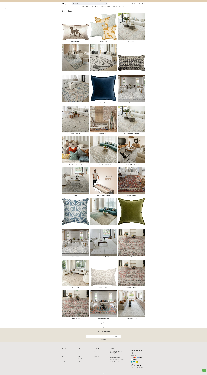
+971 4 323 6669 (113, 359)
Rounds (64, 351)
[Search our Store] (106, 4)
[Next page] (106, 323)
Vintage (63, 361)
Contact (80, 354)
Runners (64, 354)
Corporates (96, 356)
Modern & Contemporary (67, 358)
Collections (6, 8)
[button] (98, 6)
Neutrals (64, 356)
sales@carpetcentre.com (115, 361)
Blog (79, 361)
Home (2, 8)
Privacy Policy (81, 358)
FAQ (79, 356)
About (95, 351)
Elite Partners (97, 354)
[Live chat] (204, 370)
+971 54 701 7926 (120, 359)
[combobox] (89, 4)
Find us (143, 0)
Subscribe (115, 336)
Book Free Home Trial (82, 351)
